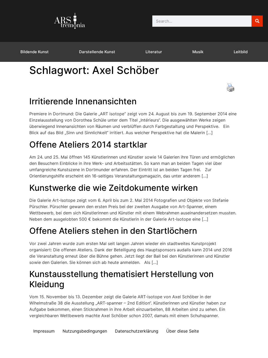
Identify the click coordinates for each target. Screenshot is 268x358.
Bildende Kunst (34, 51)
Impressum (44, 331)
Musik (197, 51)
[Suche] (257, 21)
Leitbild (241, 51)
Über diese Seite (182, 331)
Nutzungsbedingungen (85, 331)
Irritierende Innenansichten (83, 101)
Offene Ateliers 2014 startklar (88, 144)
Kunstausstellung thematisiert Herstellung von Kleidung (121, 279)
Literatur (154, 51)
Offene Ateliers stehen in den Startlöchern (113, 231)
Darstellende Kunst (97, 51)
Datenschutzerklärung (136, 331)
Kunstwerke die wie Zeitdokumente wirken (113, 188)
